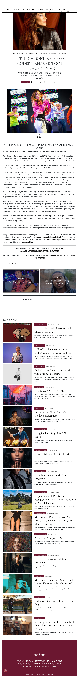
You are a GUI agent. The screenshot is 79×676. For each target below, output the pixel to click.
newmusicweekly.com (27, 242)
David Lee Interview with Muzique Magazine (52, 560)
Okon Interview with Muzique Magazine (50, 476)
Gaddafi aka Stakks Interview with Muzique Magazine (53, 330)
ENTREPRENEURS (28, 666)
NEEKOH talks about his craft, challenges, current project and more (53, 350)
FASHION (37, 666)
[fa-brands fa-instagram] (36, 654)
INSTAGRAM (43, 251)
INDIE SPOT (7, 10)
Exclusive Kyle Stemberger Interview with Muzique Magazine (53, 372)
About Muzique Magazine (25, 661)
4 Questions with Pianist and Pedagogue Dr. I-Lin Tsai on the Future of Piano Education (55, 499)
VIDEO (40, 10)
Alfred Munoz (54, 324)
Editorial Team (49, 10)
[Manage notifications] (5, 670)
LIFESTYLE (31, 10)
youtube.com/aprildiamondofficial (48, 237)
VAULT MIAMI (51, 256)
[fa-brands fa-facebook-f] (39, 654)
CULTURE (58, 664)
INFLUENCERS (19, 10)
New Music (36, 664)
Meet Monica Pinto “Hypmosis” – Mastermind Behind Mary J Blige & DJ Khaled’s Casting (54, 520)
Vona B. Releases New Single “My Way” (52, 455)
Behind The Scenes (48, 664)
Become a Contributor (64, 10)
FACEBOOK (33, 251)
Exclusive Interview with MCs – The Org (53, 602)
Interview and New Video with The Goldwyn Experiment (53, 413)
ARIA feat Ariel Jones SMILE (50, 538)
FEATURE (28, 664)
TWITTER (41, 258)
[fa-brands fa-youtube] (43, 654)
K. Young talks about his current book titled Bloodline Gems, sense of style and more (54, 625)
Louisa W (54, 82)
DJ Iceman (53, 429)
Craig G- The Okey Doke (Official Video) (52, 434)
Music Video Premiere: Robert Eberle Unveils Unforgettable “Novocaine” (54, 581)
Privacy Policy (40, 661)
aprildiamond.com (10, 240)
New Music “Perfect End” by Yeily (52, 391)
